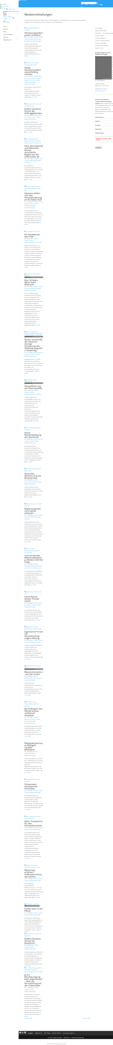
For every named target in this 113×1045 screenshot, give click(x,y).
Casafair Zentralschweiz (101, 45)
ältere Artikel (86, 1018)
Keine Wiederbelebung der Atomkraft (32, 435)
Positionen (27, 290)
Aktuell (5, 26)
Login (4, 20)
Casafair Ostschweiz (100, 43)
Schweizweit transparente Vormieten (30, 786)
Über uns (5, 37)
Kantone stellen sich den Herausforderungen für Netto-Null (33, 196)
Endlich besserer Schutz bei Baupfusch (32, 940)
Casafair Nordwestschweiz (102, 40)
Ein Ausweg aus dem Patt (32, 235)
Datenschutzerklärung (77, 1037)
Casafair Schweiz (36, 78)
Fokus (5, 31)
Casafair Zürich (99, 48)
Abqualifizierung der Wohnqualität (33, 387)
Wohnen (38, 394)
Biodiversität (27, 482)
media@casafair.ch (100, 91)
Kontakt (5, 18)
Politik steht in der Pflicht (33, 909)
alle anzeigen (98, 28)
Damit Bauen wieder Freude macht (31, 598)
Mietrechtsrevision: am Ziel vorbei (33, 673)
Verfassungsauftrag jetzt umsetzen (33, 34)
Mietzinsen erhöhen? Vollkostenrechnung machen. (33, 873)
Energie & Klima (33, 203)
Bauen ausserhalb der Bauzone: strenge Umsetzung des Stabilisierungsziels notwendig (33, 345)
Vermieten (27, 41)
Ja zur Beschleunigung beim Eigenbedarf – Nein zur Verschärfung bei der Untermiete (33, 980)
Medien (10, 16)
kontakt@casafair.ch (68, 1033)
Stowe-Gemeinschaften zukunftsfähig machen (32, 71)
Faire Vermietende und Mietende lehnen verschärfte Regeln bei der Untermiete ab (33, 151)
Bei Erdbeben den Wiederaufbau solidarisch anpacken (33, 712)
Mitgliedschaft (7, 40)
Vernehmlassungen (36, 41)
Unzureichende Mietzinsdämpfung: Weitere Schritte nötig (33, 558)
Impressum (67, 1037)
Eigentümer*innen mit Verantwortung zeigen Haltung (33, 635)
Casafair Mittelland (29, 753)
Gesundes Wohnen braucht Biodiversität (32, 475)
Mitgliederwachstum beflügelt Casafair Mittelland (33, 746)
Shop (4, 16)
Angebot (5, 29)
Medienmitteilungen (35, 39)
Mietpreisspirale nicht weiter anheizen (32, 511)
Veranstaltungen (8, 34)
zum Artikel (34, 97)
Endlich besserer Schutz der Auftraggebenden (33, 111)
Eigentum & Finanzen (30, 80)
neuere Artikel (28, 1018)
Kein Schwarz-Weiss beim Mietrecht (31, 282)
